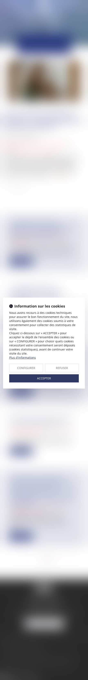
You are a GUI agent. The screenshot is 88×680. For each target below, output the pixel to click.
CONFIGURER (26, 368)
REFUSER (62, 368)
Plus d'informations (22, 357)
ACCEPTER (44, 378)
